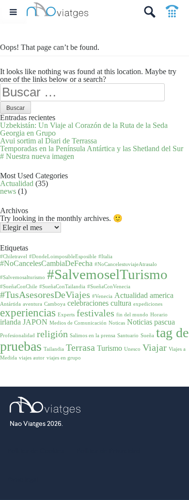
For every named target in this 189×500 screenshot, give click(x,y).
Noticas (117, 323)
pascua (164, 322)
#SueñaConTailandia (62, 286)
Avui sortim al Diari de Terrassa (48, 141)
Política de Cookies (35, 450)
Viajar (154, 347)
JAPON (35, 322)
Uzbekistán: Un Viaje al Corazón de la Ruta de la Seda (84, 125)
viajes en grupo (64, 357)
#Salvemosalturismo (22, 277)
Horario (159, 314)
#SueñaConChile (18, 286)
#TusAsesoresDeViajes (45, 294)
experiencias (28, 312)
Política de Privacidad (108, 450)
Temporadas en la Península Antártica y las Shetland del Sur (91, 148)
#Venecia (102, 296)
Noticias (139, 322)
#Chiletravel (13, 256)
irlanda (10, 322)
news (8, 191)
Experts (66, 314)
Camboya (54, 304)
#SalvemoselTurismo (107, 274)
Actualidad (16, 183)
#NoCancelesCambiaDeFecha (46, 263)
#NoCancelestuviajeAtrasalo (125, 264)
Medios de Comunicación (78, 323)
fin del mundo (132, 314)
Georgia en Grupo (28, 133)
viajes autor (32, 357)
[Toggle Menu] (13, 12)
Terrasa (80, 347)
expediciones (147, 304)
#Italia (105, 256)
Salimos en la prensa (92, 335)
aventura (32, 304)
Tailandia (54, 349)
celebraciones (88, 303)
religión (52, 333)
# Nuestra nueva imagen (37, 156)
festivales (95, 313)
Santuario (128, 335)
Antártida (10, 304)
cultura (120, 303)
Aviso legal (22, 479)
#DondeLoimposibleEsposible (62, 256)
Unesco (132, 349)
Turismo (109, 348)
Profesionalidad (17, 335)
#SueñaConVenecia (108, 286)
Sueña (147, 335)
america (161, 295)
